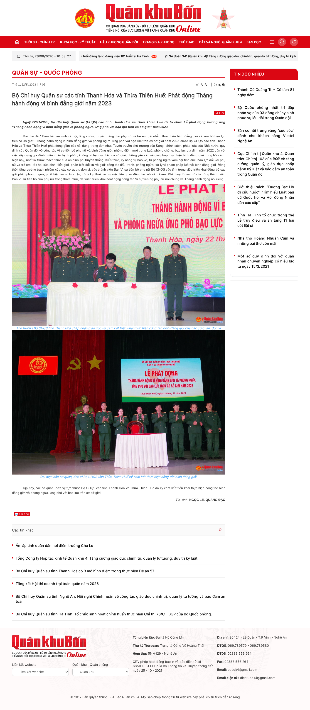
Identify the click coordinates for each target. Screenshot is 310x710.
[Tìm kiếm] (282, 42)
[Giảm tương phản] (223, 84)
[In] (215, 84)
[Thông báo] (294, 42)
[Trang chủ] (85, 18)
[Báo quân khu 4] (49, 646)
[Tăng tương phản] (219, 84)
